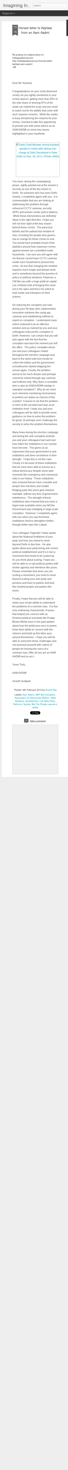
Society (26, 704)
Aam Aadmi (28, 694)
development (31, 701)
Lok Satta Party (47, 701)
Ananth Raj (50, 689)
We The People (39, 704)
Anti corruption (48, 694)
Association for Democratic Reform (32, 697)
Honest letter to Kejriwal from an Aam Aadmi (35, 30)
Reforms (17, 704)
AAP (37, 694)
